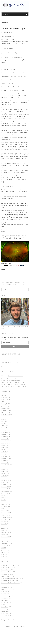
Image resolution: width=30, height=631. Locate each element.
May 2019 (3, 449)
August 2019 (4, 443)
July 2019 (3, 445)
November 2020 (5, 410)
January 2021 (4, 406)
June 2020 (4, 421)
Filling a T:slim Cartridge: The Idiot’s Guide (15, 378)
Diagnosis (3, 600)
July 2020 (3, 419)
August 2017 (4, 493)
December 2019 (5, 434)
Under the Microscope (13, 28)
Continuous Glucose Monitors (8, 565)
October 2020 (5, 412)
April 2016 (4, 528)
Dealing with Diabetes (6, 567)
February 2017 (5, 506)
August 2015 (4, 545)
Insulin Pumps (4, 606)
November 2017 (5, 486)
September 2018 (5, 465)
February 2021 (5, 404)
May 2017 (3, 499)
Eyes (5, 284)
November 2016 (5, 513)
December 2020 (5, 408)
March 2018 (4, 478)
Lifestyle (7, 628)
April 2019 (4, 452)
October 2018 (5, 462)
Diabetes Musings (5, 596)
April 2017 (4, 502)
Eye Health (15, 282)
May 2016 (3, 526)
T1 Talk (3, 617)
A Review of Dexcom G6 (20, 386)
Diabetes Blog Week (6, 589)
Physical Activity (5, 613)
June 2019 (4, 447)
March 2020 (4, 428)
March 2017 (4, 504)
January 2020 (4, 432)
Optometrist (22, 284)
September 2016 (5, 517)
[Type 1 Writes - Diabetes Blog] (15, 8)
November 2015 (5, 539)
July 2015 (3, 547)
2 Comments (17, 33)
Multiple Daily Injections (7, 609)
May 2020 (3, 423)
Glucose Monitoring (6, 602)
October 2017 (5, 489)
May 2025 (3, 395)
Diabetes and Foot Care (7, 576)
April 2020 (4, 425)
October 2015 (5, 541)
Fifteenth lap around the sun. (15, 375)
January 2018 (4, 482)
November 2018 (5, 460)
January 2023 (4, 399)
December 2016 (5, 510)
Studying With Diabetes (7, 615)
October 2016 (5, 515)
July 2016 (3, 521)
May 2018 (3, 473)
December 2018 (5, 458)
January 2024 (4, 397)
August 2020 (4, 417)
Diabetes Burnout (5, 591)
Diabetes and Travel (6, 585)
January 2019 (4, 456)
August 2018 (4, 467)
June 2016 (4, 523)
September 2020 (5, 414)
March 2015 (4, 556)
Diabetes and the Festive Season (9, 580)
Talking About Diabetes (7, 620)
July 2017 (3, 495)
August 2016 (4, 519)
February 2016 (5, 532)
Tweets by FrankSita (6, 367)
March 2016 (4, 530)
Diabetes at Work (5, 587)
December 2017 (5, 484)
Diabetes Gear (5, 593)
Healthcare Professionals (12, 284)
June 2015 (4, 550)
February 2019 (5, 454)
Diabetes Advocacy (6, 569)
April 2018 (4, 475)
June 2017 (4, 497)
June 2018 (4, 471)
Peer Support (4, 611)
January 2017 (4, 508)
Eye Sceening (21, 282)
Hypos (3, 604)
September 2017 (5, 491)
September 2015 (5, 543)
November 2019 (5, 436)
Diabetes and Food (6, 574)
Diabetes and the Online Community (10, 582)
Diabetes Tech (5, 598)
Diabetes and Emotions (7, 572)
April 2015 (4, 554)
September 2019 (5, 441)
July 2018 (3, 469)
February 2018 (5, 480)
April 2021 (4, 401)
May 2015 (3, 552)
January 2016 (4, 534)
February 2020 (5, 430)
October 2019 (5, 438)
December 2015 (5, 537)
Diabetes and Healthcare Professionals (15, 281)
